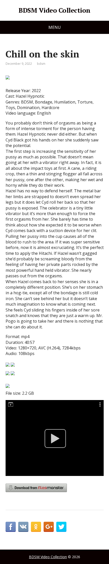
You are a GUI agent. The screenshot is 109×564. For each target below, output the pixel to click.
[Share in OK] (36, 527)
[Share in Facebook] (11, 527)
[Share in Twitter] (61, 527)
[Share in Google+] (49, 527)
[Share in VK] (23, 527)
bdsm (41, 63)
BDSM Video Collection (54, 10)
